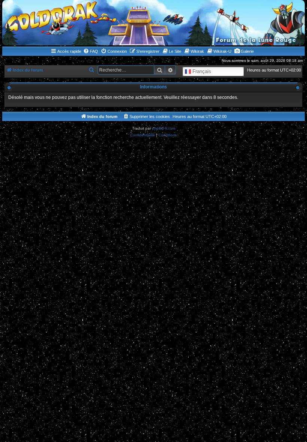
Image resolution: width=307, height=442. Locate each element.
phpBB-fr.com (163, 128)
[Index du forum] (153, 22)
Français (201, 71)
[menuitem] (90, 51)
